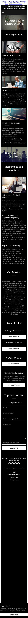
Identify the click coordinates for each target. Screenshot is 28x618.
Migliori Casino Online (13, 2)
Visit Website (14, 336)
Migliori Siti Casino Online (15, 4)
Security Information (14, 475)
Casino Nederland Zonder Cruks (10, 1)
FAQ (14, 472)
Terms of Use (14, 477)
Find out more (14, 385)
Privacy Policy (14, 480)
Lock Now (14, 448)
